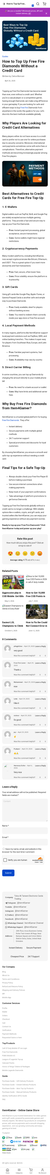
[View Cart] (44, 4)
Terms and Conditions (10, 979)
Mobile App (6, 998)
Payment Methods (9, 1034)
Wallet (4, 1012)
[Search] (37, 4)
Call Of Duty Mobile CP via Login (14, 1048)
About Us (5, 975)
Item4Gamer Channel (34, 923)
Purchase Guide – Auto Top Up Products (18, 1088)
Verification (6, 1030)
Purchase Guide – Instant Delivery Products (19, 1085)
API (29, 13)
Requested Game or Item (12, 1038)
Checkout (6, 1019)
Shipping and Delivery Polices (13, 990)
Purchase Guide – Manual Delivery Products (19, 1092)
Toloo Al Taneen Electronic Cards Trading (28, 897)
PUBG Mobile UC (8, 1056)
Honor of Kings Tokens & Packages (16, 1067)
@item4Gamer (23, 903)
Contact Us (6, 1027)
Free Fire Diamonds (10, 420)
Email (5, 837)
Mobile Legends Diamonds (12, 1070)
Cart (3, 1023)
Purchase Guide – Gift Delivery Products (17, 1081)
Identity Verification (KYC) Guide (14, 1096)
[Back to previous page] (4, 4)
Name (5, 826)
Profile (4, 1008)
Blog (4, 972)
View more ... (7, 1153)
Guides (5, 56)
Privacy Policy (7, 983)
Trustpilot (6, 1133)
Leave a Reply (40, 646)
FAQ (3, 1099)
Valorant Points (8, 1063)
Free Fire (24, 108)
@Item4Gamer (21, 919)
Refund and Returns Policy (12, 987)
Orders (5, 1016)
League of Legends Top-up (12, 1059)
